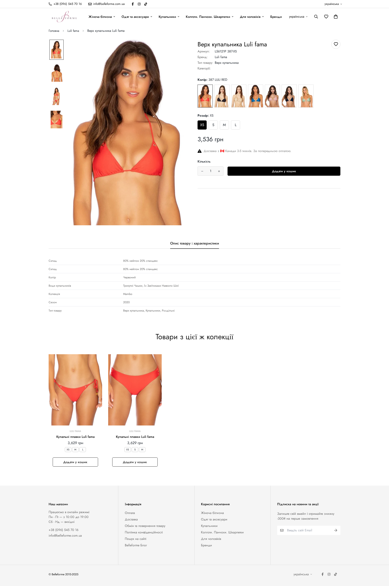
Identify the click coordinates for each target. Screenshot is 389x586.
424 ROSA (272, 96)
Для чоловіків (250, 16)
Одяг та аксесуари (135, 16)
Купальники (167, 16)
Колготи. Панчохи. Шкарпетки (208, 16)
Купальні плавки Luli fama (75, 436)
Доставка (131, 519)
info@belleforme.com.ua (65, 535)
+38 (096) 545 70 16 (63, 530)
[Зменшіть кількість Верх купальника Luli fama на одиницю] (202, 171)
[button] (335, 16)
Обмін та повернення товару (145, 525)
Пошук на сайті (135, 538)
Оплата (130, 512)
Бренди (276, 16)
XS (202, 125)
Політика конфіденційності (144, 532)
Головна (54, 31)
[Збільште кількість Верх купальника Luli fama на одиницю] (219, 171)
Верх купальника (227, 62)
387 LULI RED (205, 96)
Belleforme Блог (136, 545)
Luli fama (73, 31)
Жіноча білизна (100, 16)
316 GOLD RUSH (238, 96)
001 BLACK (222, 96)
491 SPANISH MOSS (306, 96)
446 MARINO (289, 96)
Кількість (204, 161)
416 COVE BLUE (255, 96)
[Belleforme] (65, 16)
